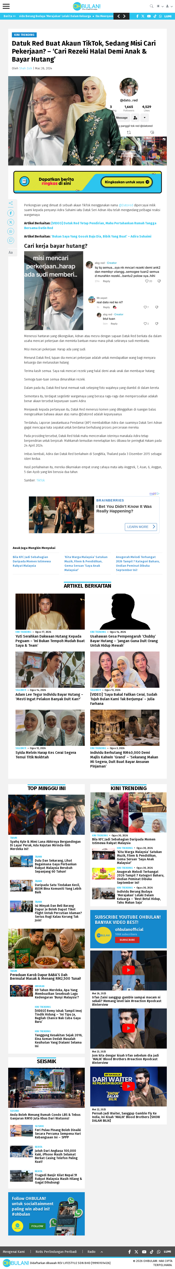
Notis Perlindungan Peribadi (56, 1252)
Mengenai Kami (14, 1252)
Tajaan (13, 837)
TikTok (40, 480)
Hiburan (39, 986)
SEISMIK (14, 1110)
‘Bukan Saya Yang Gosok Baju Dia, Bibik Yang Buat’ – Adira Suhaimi (101, 236)
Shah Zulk (25, 68)
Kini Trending (24, 34)
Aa (11, 252)
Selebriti (20, 690)
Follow (37, 1226)
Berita (38, 1146)
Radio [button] (91, 1252)
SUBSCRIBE (127, 939)
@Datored (126, 205)
